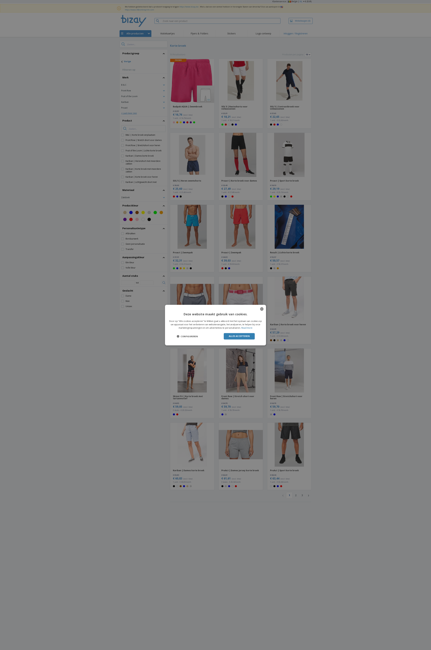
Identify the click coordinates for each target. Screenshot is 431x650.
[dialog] (215, 325)
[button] (187, 336)
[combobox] (261, 309)
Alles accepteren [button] (239, 336)
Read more (247, 327)
